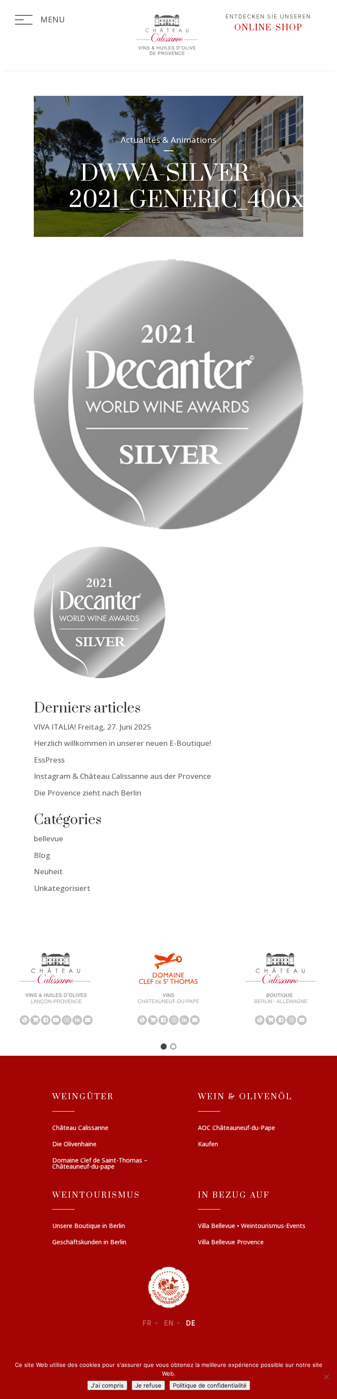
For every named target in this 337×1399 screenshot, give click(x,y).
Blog (42, 855)
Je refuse (148, 1385)
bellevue (48, 838)
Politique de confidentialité (210, 1385)
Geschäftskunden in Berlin (89, 1242)
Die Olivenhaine (74, 1144)
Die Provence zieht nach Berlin (87, 793)
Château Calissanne (80, 1128)
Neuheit (48, 871)
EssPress (49, 760)
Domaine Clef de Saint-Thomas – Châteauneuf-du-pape (99, 1163)
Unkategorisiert (62, 888)
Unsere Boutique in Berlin (88, 1226)
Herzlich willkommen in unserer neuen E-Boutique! (122, 743)
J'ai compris (107, 1385)
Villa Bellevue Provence (231, 1242)
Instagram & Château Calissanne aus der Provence (122, 776)
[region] (168, 988)
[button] (56, 988)
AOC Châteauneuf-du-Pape (236, 1128)
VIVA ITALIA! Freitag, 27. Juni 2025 (92, 727)
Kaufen (208, 1144)
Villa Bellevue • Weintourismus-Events (251, 1226)
